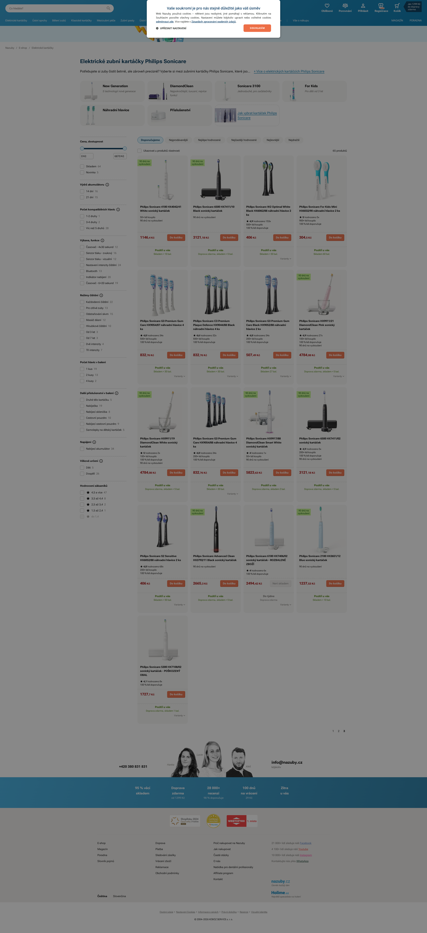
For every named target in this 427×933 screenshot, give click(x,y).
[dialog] (213, 19)
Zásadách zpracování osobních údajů (213, 21)
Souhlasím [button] (257, 28)
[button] (171, 28)
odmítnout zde (165, 21)
